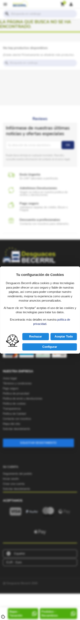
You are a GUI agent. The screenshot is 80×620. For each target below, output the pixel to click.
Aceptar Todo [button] (64, 336)
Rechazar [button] (35, 336)
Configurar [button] (49, 346)
